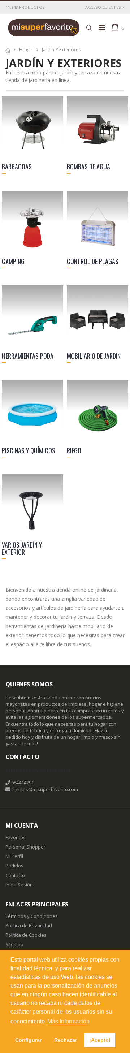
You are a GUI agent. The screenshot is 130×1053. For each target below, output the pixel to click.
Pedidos (14, 865)
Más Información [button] (68, 1021)
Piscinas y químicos (28, 450)
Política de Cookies (26, 935)
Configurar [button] (28, 1040)
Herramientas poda (27, 356)
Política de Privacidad (28, 925)
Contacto (15, 875)
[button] (89, 28)
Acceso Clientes (103, 7)
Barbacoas (17, 166)
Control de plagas (92, 261)
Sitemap (14, 944)
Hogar (25, 50)
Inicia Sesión (19, 884)
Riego (74, 450)
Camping (13, 261)
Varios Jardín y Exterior (22, 548)
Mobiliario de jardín (94, 356)
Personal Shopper (25, 846)
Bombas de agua (88, 166)
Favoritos (15, 837)
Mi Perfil (14, 856)
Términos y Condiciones (31, 916)
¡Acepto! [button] (99, 1040)
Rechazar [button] (65, 1040)
